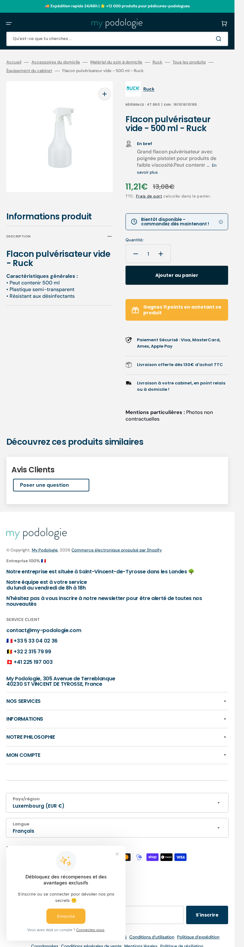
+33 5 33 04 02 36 (36, 640)
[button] (9, 23)
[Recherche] (220, 39)
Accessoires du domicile (55, 62)
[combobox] (117, 39)
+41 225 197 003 (33, 662)
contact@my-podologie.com (43, 630)
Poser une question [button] (44, 485)
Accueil (13, 62)
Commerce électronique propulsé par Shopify (116, 550)
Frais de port (149, 196)
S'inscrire (207, 915)
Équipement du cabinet (29, 70)
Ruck (157, 62)
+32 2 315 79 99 (32, 651)
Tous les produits (189, 62)
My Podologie (45, 550)
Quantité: (134, 240)
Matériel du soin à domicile (116, 62)
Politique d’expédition (198, 937)
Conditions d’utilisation (151, 937)
